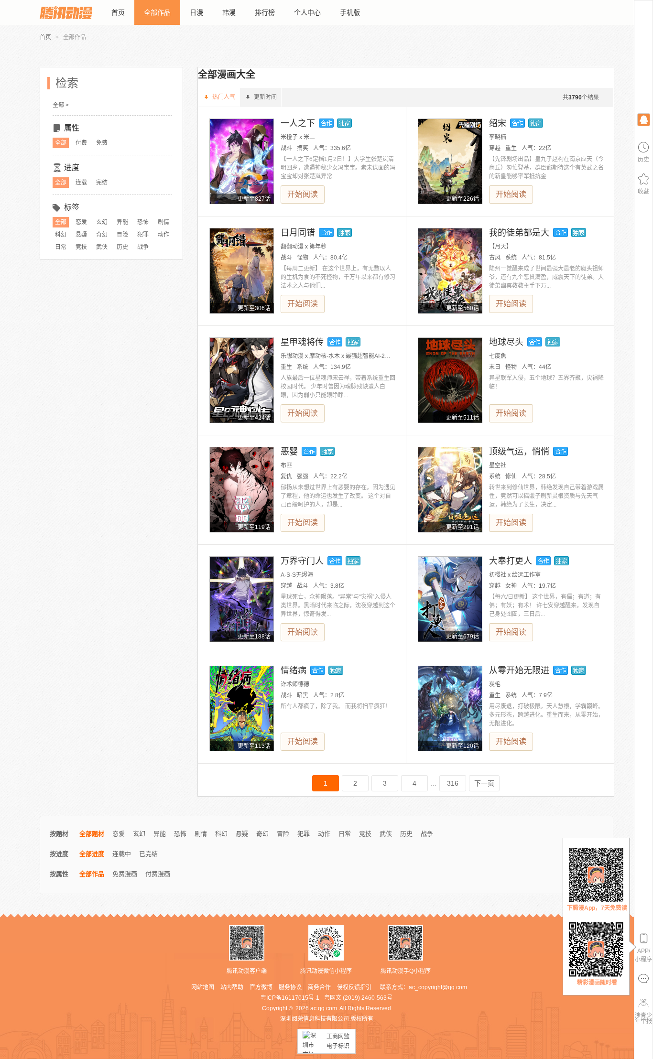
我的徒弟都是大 (519, 233)
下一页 (484, 783)
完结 (102, 182)
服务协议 (290, 987)
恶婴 (289, 451)
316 (452, 783)
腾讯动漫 (66, 12)
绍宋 (497, 123)
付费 (81, 143)
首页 (118, 12)
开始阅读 (302, 194)
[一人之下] (241, 161)
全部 (60, 143)
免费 (102, 143)
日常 (60, 247)
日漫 (196, 12)
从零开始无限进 (519, 670)
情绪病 (293, 670)
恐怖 (143, 222)
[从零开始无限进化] (450, 708)
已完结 (148, 853)
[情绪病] (241, 708)
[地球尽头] (450, 380)
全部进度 (91, 853)
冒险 (122, 234)
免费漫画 (124, 873)
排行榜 (265, 12)
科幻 (60, 234)
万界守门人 (302, 561)
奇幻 (102, 234)
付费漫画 (157, 873)
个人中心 (307, 12)
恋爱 (81, 222)
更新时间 (265, 97)
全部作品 (157, 12)
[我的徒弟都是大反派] (450, 270)
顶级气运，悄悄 (519, 451)
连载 (81, 182)
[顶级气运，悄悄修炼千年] (450, 489)
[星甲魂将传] (241, 380)
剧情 (163, 222)
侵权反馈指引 (354, 987)
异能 (122, 222)
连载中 (121, 853)
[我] (643, 119)
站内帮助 (231, 987)
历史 (122, 247)
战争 (143, 247)
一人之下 (298, 123)
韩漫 (229, 12)
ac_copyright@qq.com (438, 987)
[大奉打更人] (450, 599)
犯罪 (143, 234)
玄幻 (102, 222)
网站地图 (202, 987)
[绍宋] (450, 161)
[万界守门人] (241, 599)
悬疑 (81, 234)
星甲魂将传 (302, 342)
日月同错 (298, 233)
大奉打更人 (510, 561)
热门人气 (223, 97)
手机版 (350, 12)
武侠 (102, 247)
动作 (163, 234)
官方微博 (261, 987)
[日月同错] (241, 270)
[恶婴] (241, 489)
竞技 (81, 247)
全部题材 (91, 833)
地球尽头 (506, 342)
